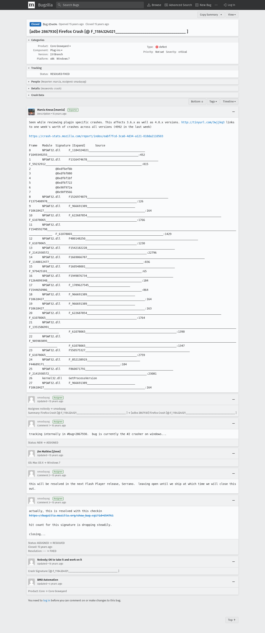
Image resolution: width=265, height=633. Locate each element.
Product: (43, 46)
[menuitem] (154, 5)
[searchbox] (100, 5)
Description (43, 113)
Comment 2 (43, 475)
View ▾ (232, 14)
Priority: (148, 51)
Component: (40, 50)
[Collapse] (233, 112)
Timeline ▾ (229, 101)
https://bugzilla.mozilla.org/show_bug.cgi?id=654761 (71, 515)
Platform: (42, 58)
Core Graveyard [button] (60, 46)
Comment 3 (43, 502)
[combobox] (100, 5)
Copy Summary (209, 14)
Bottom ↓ (197, 101)
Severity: (171, 51)
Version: (43, 54)
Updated (42, 401)
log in (46, 600)
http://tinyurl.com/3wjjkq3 (202, 122)
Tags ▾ (213, 101)
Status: (44, 74)
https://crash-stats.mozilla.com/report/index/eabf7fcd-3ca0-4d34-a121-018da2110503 (96, 136)
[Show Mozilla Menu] (31, 5)
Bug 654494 (50, 24)
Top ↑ (232, 619)
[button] (229, 5)
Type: (150, 46)
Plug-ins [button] (56, 50)
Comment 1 (43, 425)
